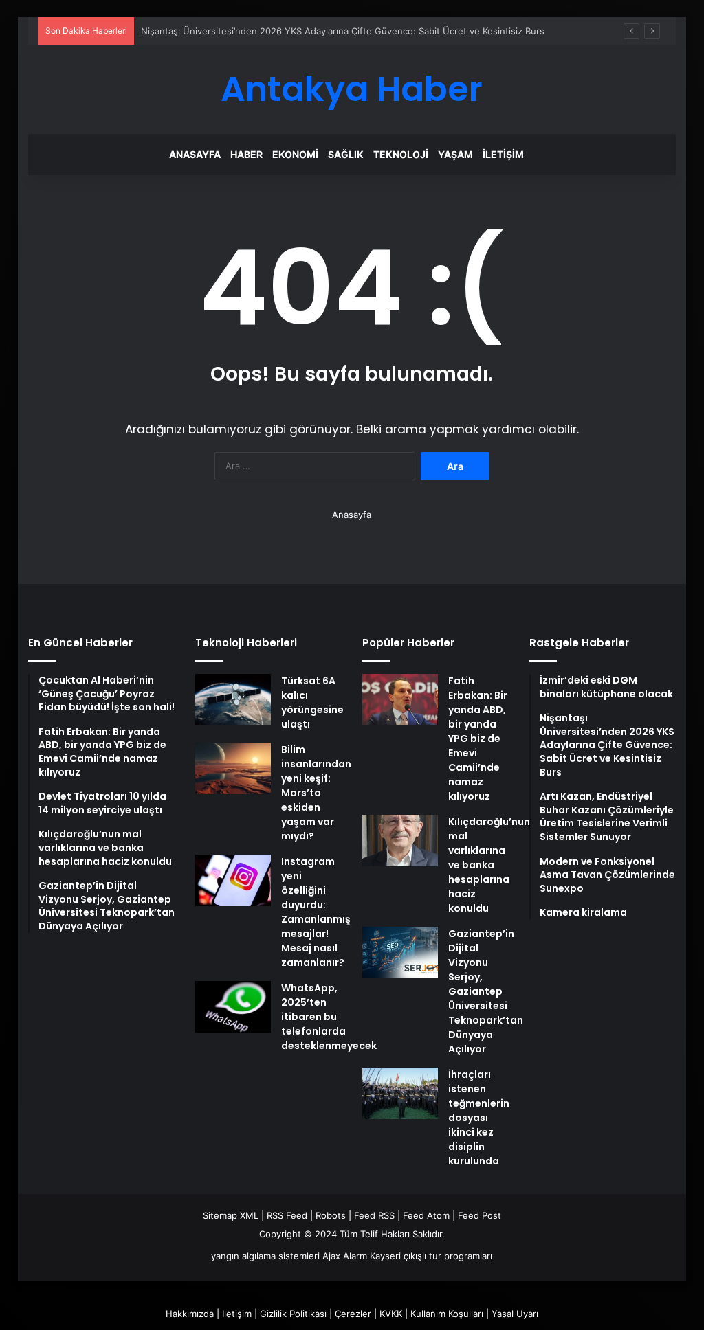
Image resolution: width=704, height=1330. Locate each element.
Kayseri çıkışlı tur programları (431, 1255)
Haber (246, 154)
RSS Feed (287, 1215)
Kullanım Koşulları (446, 1313)
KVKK (391, 1313)
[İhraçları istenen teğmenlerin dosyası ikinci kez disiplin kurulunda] (400, 1093)
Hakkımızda (190, 1313)
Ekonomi (295, 154)
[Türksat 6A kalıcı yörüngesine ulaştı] (233, 699)
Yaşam (455, 154)
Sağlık (346, 154)
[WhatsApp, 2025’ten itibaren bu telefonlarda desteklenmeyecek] (233, 1007)
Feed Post (479, 1215)
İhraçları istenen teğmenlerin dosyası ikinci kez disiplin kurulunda (478, 1118)
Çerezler (353, 1313)
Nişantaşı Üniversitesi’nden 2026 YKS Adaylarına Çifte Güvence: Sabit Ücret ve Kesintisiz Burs (342, 30)
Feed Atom (426, 1215)
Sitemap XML (230, 1215)
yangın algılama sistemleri (265, 1255)
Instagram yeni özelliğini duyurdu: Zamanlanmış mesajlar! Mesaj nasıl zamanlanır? (316, 912)
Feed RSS (374, 1215)
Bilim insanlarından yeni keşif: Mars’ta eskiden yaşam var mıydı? (316, 793)
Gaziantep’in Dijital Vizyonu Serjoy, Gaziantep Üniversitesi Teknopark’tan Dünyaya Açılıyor (485, 991)
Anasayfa (195, 154)
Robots (331, 1215)
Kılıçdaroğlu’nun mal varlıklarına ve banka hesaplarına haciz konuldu (489, 865)
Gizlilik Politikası (293, 1313)
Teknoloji (400, 154)
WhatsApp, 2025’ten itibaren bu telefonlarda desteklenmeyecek (329, 1016)
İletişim (503, 154)
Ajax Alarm (344, 1255)
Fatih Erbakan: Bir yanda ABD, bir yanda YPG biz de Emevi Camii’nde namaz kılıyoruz (477, 738)
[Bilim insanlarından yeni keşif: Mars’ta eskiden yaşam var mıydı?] (233, 768)
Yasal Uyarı (515, 1313)
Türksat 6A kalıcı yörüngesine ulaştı (312, 702)
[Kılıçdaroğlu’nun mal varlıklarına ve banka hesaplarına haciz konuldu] (400, 840)
